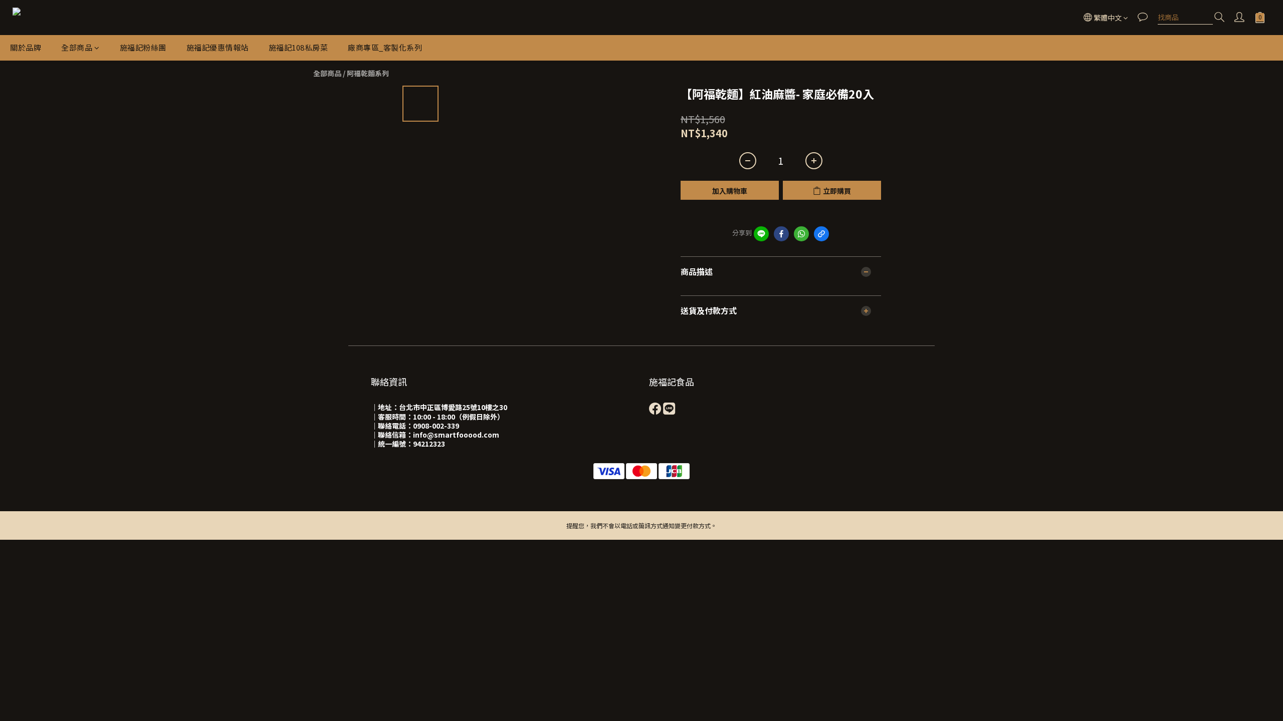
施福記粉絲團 (143, 47)
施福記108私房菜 (298, 47)
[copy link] (821, 233)
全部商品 (76, 47)
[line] (761, 233)
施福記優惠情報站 (217, 47)
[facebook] (781, 233)
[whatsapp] (801, 233)
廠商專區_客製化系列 (385, 47)
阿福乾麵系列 (368, 73)
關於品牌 (25, 47)
